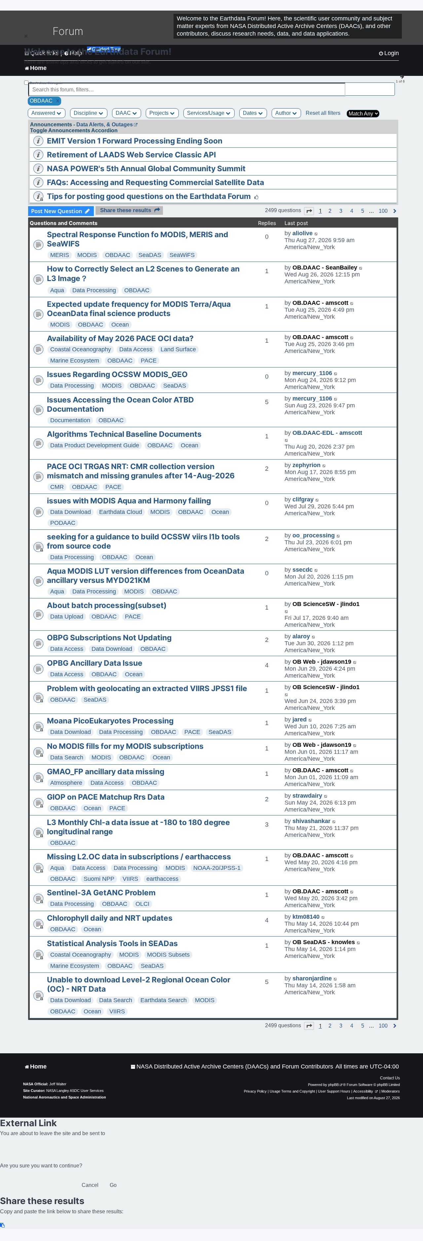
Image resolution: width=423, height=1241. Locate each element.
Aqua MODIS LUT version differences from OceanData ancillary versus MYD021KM (145, 575)
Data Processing (94, 290)
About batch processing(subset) (107, 605)
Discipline (86, 113)
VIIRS (130, 878)
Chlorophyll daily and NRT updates (110, 918)
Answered (44, 113)
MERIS (59, 255)
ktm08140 (306, 916)
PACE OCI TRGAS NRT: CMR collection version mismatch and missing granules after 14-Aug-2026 (141, 471)
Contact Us (390, 1078)
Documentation (70, 420)
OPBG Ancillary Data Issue (94, 663)
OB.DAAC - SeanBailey (324, 267)
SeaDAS (149, 255)
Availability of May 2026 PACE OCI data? (120, 338)
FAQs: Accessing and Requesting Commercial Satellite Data (155, 182)
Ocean (120, 324)
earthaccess (162, 878)
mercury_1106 (312, 373)
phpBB (333, 1085)
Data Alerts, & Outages (104, 124)
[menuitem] (232, 1066)
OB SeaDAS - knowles (323, 942)
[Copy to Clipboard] (2, 1225)
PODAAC (62, 523)
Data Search (66, 757)
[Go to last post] (316, 233)
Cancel (90, 1185)
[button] (309, 211)
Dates (250, 113)
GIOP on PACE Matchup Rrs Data (106, 797)
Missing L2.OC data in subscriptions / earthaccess (139, 856)
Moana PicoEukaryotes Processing (110, 720)
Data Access (135, 349)
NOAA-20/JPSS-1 (217, 868)
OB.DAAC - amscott (320, 303)
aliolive (302, 233)
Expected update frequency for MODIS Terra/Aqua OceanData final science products (139, 309)
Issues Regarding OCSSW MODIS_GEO (117, 374)
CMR (57, 487)
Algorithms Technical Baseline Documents (124, 434)
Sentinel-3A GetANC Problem (101, 892)
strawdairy (307, 795)
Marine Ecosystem (74, 360)
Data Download (70, 512)
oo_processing (313, 535)
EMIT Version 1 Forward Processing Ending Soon (134, 140)
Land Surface (178, 349)
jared (299, 719)
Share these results (125, 210)
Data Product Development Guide (94, 445)
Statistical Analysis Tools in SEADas (112, 943)
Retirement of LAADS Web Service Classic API (131, 154)
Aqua (57, 290)
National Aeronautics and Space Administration (64, 1097)
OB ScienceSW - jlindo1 (326, 604)
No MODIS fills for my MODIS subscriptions (125, 746)
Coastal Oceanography (80, 349)
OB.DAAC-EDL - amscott (327, 433)
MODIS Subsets (168, 954)
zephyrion (306, 465)
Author (283, 113)
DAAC (124, 113)
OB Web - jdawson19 (321, 661)
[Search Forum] (390, 86)
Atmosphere (66, 783)
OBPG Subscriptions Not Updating (109, 637)
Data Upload (66, 616)
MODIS (87, 255)
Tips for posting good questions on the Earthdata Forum (149, 196)
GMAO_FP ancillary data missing (105, 771)
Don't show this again (46, 83)
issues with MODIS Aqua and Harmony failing (129, 500)
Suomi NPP (99, 878)
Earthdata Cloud (120, 512)
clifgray (303, 499)
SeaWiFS (182, 255)
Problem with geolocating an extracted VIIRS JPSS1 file (147, 688)
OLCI (142, 904)
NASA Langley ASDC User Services (75, 1091)
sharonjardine (312, 978)
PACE (149, 360)
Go (113, 1185)
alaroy (301, 636)
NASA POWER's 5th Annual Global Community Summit (146, 168)
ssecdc (302, 569)
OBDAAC (117, 255)
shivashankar (311, 821)
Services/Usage (206, 113)
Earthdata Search (163, 1000)
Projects (159, 113)
